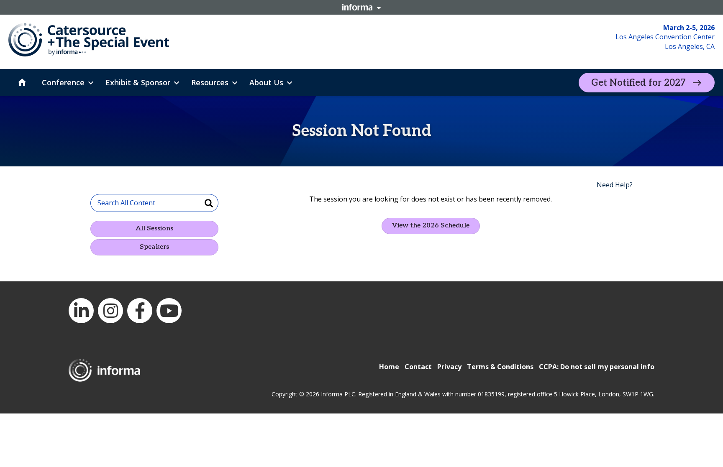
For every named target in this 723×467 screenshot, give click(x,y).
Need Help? (615, 184)
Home (389, 366)
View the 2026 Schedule (430, 226)
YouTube (169, 310)
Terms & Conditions (500, 366)
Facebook (139, 310)
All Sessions (154, 228)
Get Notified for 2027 (638, 82)
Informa (361, 7)
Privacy (449, 366)
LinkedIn (81, 310)
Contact (418, 366)
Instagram (110, 310)
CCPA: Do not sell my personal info (596, 366)
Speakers (154, 247)
